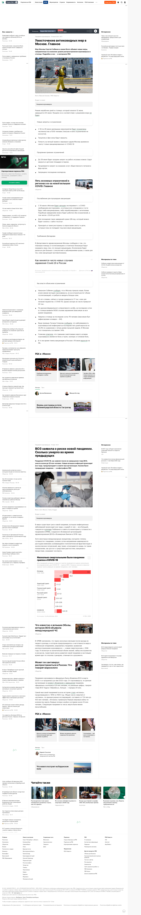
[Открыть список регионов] (118, 2)
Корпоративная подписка (71, 844)
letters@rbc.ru (18, 893)
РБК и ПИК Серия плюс (8, 682)
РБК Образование (7, 858)
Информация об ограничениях (11, 905)
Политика (5, 41)
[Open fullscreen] (89, 557)
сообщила (68, 323)
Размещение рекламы (90, 846)
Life (102, 454)
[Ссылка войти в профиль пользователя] (125, 2)
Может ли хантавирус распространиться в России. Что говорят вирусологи (53, 665)
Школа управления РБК (90, 873)
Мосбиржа (19, 897)
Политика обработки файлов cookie (111, 905)
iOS (106, 839)
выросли (84, 340)
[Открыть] (14, 2)
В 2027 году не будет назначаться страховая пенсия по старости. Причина (111, 450)
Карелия (25, 874)
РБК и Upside (5, 501)
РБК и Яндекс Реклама (8, 353)
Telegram (46, 844)
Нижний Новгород (28, 858)
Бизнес (4, 846)
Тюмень (25, 867)
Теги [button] (42, 387)
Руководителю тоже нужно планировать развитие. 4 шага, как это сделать (41, 802)
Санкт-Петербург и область (30, 839)
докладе (48, 529)
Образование (105, 41)
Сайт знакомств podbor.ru (91, 866)
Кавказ (24, 872)
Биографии (5, 853)
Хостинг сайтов (88, 859)
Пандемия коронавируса (42, 36)
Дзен (44, 846)
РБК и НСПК (5, 648)
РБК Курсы (87, 871)
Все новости (7, 32)
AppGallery (108, 844)
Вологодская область (28, 851)
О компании (87, 839)
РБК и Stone (5, 324)
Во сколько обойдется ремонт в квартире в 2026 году (65, 801)
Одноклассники (47, 842)
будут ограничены (79, 129)
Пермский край (27, 860)
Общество (5, 210)
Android (107, 842)
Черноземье (26, 869)
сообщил (56, 290)
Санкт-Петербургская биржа (30, 897)
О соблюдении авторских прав (32, 905)
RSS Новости (67, 851)
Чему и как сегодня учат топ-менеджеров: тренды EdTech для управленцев (111, 37)
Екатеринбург (27, 842)
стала (73, 692)
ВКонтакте (46, 839)
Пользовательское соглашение (52, 905)
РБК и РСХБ (5, 228)
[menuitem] (25, 2)
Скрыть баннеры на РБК (70, 839)
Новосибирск (26, 844)
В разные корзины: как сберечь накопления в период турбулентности (113, 802)
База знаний (104, 668)
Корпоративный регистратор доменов (92, 856)
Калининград (26, 853)
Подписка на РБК (68, 842)
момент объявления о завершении (61, 682)
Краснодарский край (28, 856)
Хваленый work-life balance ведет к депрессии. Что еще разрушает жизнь (112, 55)
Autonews (104, 50)
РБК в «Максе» (43, 354)
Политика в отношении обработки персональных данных (81, 905)
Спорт (4, 144)
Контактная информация (91, 842)
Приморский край (28, 879)
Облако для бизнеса (90, 853)
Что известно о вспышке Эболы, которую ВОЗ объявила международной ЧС (53, 628)
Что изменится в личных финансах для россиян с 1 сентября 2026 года (112, 459)
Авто (3, 639)
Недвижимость (59, 805)
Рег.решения (88, 862)
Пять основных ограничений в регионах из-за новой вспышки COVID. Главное (52, 183)
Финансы (4, 851)
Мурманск (25, 876)
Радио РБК (10, 2)
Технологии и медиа (7, 806)
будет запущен (60, 205)
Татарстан (25, 865)
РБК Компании (6, 493)
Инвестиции (5, 398)
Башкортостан (27, 849)
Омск (24, 846)
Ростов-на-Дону (27, 863)
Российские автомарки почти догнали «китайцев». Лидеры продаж (112, 46)
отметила (49, 334)
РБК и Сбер (5, 381)
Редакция (86, 844)
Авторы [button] (37, 387)
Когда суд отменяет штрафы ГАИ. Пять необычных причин (88, 801)
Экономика (5, 60)
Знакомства (87, 864)
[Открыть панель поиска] (121, 2)
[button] (118, 2)
